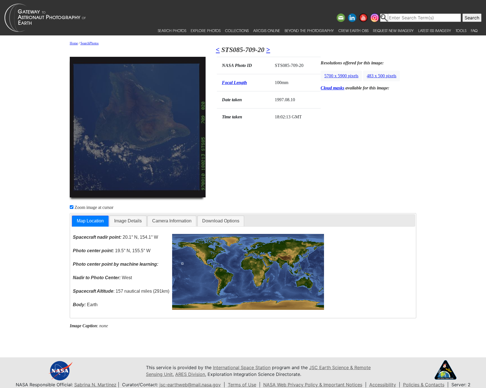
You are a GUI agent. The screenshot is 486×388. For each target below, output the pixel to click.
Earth (85, 304)
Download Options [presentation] (220, 220)
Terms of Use (242, 384)
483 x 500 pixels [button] (381, 75)
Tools (461, 30)
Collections (237, 30)
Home (74, 43)
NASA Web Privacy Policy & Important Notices (312, 384)
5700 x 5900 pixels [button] (341, 75)
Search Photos (172, 30)
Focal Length (234, 82)
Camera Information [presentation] (172, 220)
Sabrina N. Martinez (95, 384)
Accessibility (382, 384)
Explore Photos (205, 30)
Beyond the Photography (309, 30)
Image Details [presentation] (128, 220)
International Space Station (242, 367)
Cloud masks (332, 87)
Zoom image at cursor (93, 207)
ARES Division (190, 374)
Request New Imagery (393, 30)
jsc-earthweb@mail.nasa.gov (190, 384)
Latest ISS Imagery (434, 30)
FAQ (474, 30)
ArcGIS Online (266, 30)
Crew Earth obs (353, 30)
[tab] (90, 221)
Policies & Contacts (423, 384)
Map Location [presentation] (90, 220)
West (102, 277)
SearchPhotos (89, 43)
